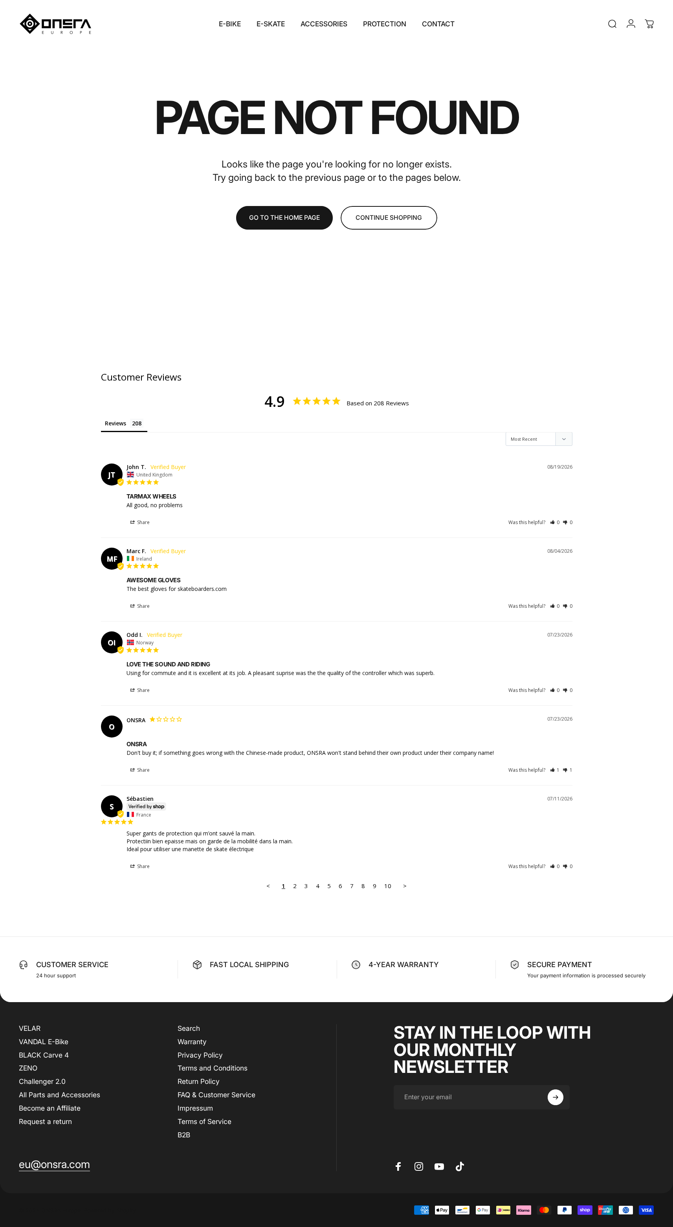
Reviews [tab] (115, 423)
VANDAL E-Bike (43, 1042)
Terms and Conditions (213, 1068)
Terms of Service (204, 1121)
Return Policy (199, 1081)
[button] (554, 522)
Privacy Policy (200, 1055)
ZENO (28, 1068)
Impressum (195, 1108)
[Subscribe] (555, 1097)
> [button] (405, 886)
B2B (184, 1135)
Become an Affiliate (50, 1108)
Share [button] (143, 522)
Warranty (192, 1042)
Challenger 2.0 (42, 1081)
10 (387, 886)
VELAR (29, 1028)
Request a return (45, 1121)
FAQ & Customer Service (216, 1095)
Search (189, 1028)
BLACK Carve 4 (44, 1055)
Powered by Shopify (110, 1210)
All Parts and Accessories (59, 1095)
